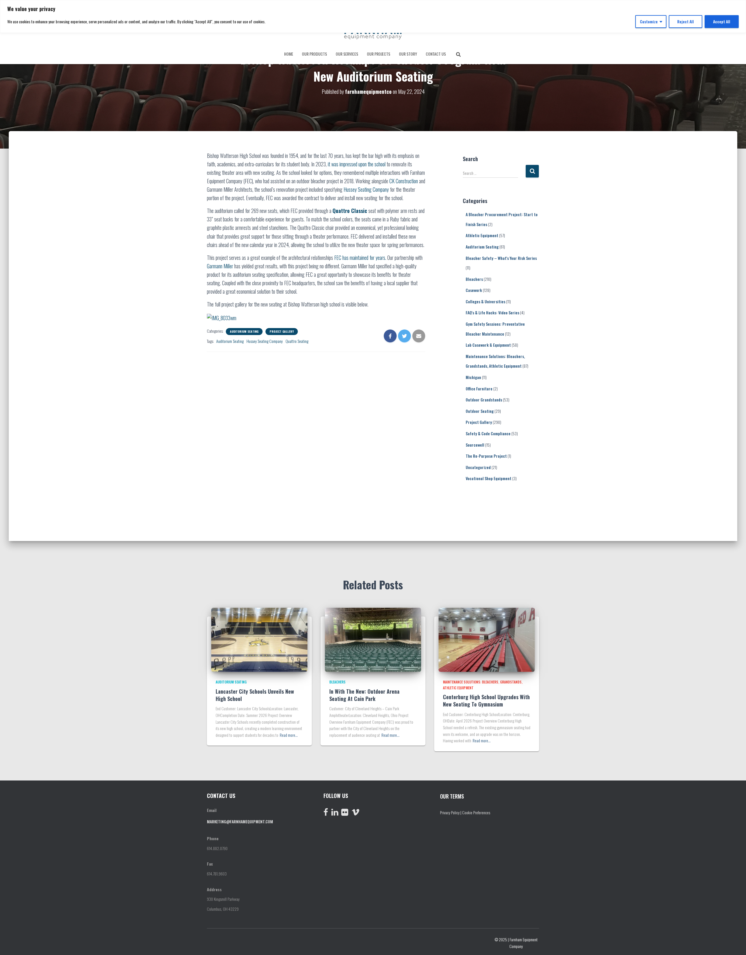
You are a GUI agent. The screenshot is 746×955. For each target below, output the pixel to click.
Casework (474, 290)
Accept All (721, 21)
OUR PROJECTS (378, 54)
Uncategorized (478, 467)
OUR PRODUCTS (314, 54)
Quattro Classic (349, 210)
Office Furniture (479, 388)
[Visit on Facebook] (325, 813)
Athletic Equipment (482, 235)
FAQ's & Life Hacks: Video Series (492, 312)
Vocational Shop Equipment (488, 478)
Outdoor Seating (480, 411)
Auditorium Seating (244, 332)
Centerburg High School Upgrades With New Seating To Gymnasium (486, 700)
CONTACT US (436, 54)
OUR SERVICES (347, 54)
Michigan (473, 377)
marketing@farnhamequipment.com (240, 821)
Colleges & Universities (485, 301)
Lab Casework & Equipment (488, 345)
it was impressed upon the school (357, 164)
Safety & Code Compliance (488, 433)
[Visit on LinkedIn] (334, 813)
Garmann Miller (220, 266)
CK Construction (403, 181)
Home (288, 54)
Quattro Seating (297, 341)
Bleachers (474, 279)
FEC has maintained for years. (360, 257)
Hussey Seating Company (367, 189)
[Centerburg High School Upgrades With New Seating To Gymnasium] (487, 639)
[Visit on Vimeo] (355, 813)
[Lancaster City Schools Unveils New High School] (259, 639)
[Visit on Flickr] (344, 813)
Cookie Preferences (476, 812)
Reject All (685, 21)
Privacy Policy (450, 812)
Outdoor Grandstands (484, 400)
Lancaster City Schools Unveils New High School (255, 695)
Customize (649, 21)
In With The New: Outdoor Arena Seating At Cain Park (364, 695)
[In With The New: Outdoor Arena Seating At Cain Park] (373, 639)
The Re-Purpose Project (486, 456)
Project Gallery (282, 332)
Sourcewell (475, 445)
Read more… (289, 735)
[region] (373, 16)
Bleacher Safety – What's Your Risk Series (501, 258)
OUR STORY (408, 54)
